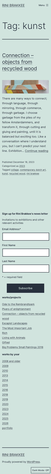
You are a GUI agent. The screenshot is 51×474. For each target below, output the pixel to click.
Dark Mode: (38, 470)
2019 (5, 399)
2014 (5, 380)
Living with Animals (13, 337)
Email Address (11, 229)
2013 (5, 375)
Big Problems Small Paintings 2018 (22, 347)
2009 (5, 365)
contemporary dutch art (33, 169)
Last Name (8, 261)
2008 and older (11, 361)
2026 (5, 423)
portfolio (7, 428)
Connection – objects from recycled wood (19, 61)
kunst (5, 173)
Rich (4, 332)
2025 (5, 418)
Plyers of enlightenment (16, 309)
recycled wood (17, 173)
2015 (5, 385)
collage (15, 169)
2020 (5, 404)
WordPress (33, 461)
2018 (5, 394)
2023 (22, 166)
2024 (5, 413)
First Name (8, 245)
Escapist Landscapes (14, 323)
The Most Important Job (17, 328)
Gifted (6, 342)
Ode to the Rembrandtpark (18, 304)
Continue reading (36, 150)
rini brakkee (32, 173)
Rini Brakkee (13, 5)
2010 (5, 370)
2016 (5, 389)
